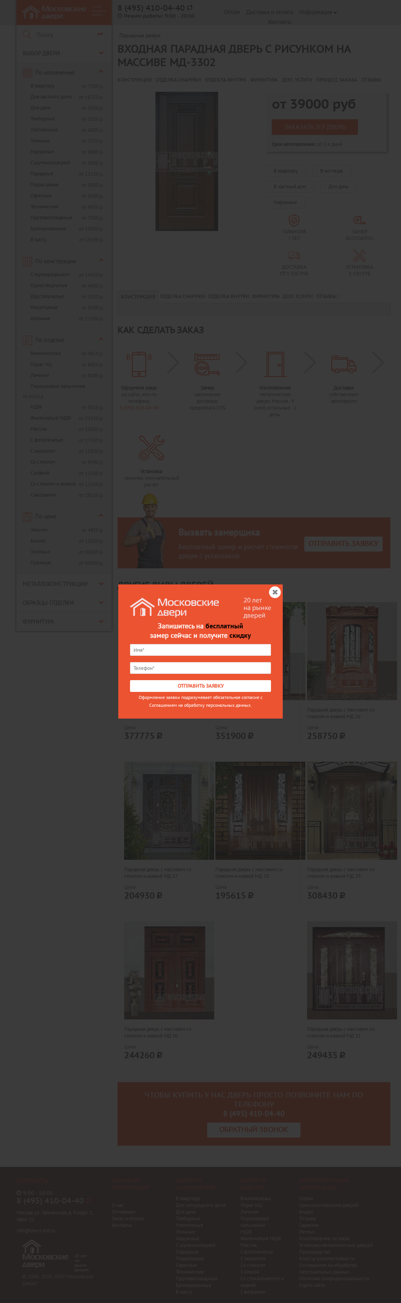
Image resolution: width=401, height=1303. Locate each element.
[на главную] (175, 607)
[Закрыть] (274, 593)
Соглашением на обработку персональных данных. (200, 705)
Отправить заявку (201, 686)
